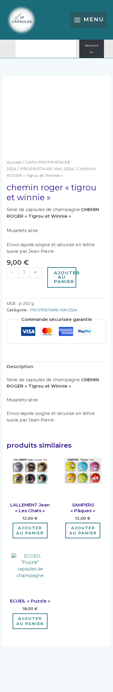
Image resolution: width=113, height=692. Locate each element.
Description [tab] (20, 366)
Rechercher (92, 49)
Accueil (14, 162)
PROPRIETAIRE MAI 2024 (47, 168)
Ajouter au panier (65, 277)
